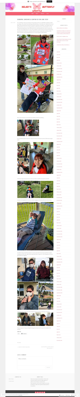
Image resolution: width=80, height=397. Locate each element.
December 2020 (59, 231)
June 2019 (58, 270)
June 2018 (58, 301)
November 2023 (59, 135)
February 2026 (59, 63)
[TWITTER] (38, 392)
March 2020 (59, 253)
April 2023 (58, 155)
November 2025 (59, 71)
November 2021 (59, 200)
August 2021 (59, 208)
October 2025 (59, 74)
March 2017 (59, 334)
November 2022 (59, 166)
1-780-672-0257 (11, 381)
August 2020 (59, 239)
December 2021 (59, 197)
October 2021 (59, 203)
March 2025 (59, 91)
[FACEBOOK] (36, 392)
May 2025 (58, 85)
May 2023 (58, 152)
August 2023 (59, 144)
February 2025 (59, 93)
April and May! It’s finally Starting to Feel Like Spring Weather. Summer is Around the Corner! (64, 41)
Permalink (19, 342)
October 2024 (59, 105)
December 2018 (59, 287)
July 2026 (58, 51)
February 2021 (59, 225)
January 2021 (59, 228)
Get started (49, 1)
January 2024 (59, 130)
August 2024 (59, 110)
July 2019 (58, 267)
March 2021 (59, 222)
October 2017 (59, 315)
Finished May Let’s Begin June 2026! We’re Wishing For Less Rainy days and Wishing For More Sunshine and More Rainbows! (64, 32)
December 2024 (59, 99)
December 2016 (59, 340)
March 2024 (59, 124)
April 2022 (58, 186)
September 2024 (59, 107)
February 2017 (59, 337)
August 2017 (59, 320)
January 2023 (59, 161)
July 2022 (58, 177)
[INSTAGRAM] (44, 392)
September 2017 (59, 318)
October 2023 (59, 138)
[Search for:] (64, 21)
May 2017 (58, 329)
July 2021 (58, 211)
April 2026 (58, 60)
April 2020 (58, 250)
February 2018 (59, 304)
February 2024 (59, 127)
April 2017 (58, 332)
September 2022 (59, 172)
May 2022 (58, 183)
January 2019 (59, 284)
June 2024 (58, 116)
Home (32, 13)
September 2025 (59, 77)
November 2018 (59, 290)
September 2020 (59, 236)
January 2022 (59, 194)
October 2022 (59, 169)
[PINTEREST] (40, 392)
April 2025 (58, 88)
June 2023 (58, 149)
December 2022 (59, 163)
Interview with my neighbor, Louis (62, 36)
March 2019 (59, 278)
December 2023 (59, 133)
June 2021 (58, 214)
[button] (24, 40)
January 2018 (59, 306)
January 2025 (59, 96)
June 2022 (58, 180)
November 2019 (59, 259)
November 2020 (59, 234)
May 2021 (58, 217)
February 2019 (59, 281)
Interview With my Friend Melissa (62, 28)
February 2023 (59, 158)
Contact (42, 13)
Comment (48, 367)
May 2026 (58, 57)
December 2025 (59, 68)
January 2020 (59, 256)
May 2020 (58, 247)
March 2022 (59, 189)
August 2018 (59, 295)
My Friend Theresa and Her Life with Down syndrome (47, 347)
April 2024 (58, 121)
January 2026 (59, 65)
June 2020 (58, 245)
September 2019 (59, 261)
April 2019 (58, 276)
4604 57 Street (11, 378)
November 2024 (59, 102)
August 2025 (59, 79)
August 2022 (59, 175)
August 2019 (59, 264)
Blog (48, 13)
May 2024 (58, 119)
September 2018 (59, 292)
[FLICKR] (42, 392)
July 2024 (58, 113)
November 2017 (59, 312)
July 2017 (58, 323)
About (37, 13)
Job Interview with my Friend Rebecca (63, 44)
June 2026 (58, 54)
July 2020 (58, 242)
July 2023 (58, 147)
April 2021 (58, 219)
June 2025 (58, 82)
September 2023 (59, 141)
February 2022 (59, 191)
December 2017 (59, 309)
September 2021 (59, 205)
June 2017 (58, 326)
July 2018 (58, 298)
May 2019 (58, 273)
